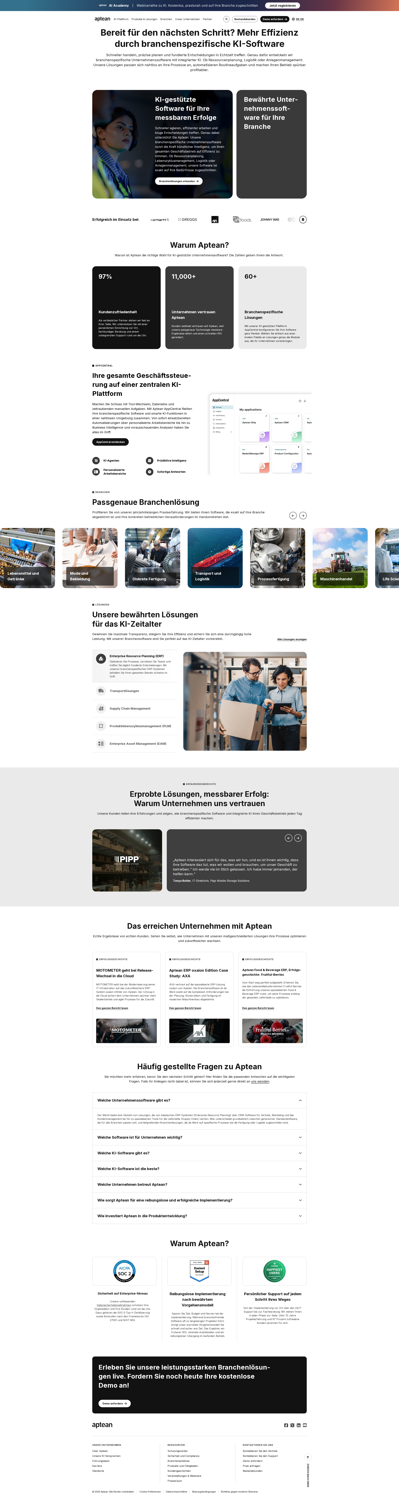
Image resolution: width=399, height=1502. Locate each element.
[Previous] (293, 515)
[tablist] (134, 701)
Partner (207, 19)
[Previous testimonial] (288, 838)
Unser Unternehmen (187, 19)
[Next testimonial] (298, 838)
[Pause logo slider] (303, 219)
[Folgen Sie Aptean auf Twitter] (292, 1425)
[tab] (134, 666)
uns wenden (260, 1081)
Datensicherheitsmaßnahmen (114, 1305)
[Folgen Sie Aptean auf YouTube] (305, 1425)
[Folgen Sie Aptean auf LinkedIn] (298, 1425)
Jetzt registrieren (282, 5)
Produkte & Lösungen (144, 19)
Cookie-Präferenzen (150, 1491)
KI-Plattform (121, 19)
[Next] (303, 515)
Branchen (166, 19)
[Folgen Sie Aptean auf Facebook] (286, 1425)
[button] (27, 558)
